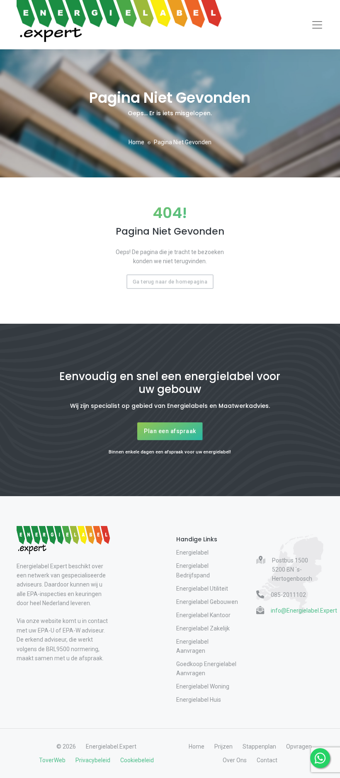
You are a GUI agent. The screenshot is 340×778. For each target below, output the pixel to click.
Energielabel (192, 552)
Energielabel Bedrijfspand (193, 570)
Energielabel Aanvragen (192, 646)
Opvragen (299, 746)
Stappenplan (259, 746)
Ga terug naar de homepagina (170, 282)
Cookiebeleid (137, 760)
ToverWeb (52, 760)
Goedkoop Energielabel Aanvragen (206, 668)
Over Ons (235, 760)
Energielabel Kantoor (203, 615)
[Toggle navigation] (317, 25)
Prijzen (223, 746)
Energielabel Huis (198, 699)
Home (136, 142)
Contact (267, 760)
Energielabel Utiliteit (202, 588)
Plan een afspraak (170, 431)
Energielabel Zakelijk (203, 628)
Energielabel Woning (202, 686)
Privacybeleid (92, 760)
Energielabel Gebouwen (207, 602)
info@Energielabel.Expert (304, 610)
